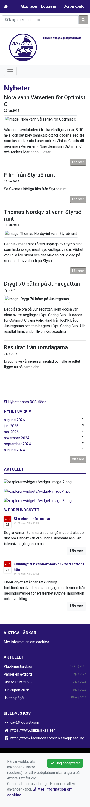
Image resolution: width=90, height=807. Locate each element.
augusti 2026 (14, 420)
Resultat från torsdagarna (36, 347)
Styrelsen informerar (32, 519)
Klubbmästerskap (18, 666)
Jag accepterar (67, 763)
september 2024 (17, 444)
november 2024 (16, 438)
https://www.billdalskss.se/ (32, 730)
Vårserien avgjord (18, 674)
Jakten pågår (14, 698)
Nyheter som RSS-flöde (26, 402)
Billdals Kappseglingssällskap (62, 37)
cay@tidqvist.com (24, 722)
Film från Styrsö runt (29, 175)
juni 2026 (11, 426)
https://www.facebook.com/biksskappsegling (47, 738)
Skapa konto (73, 6)
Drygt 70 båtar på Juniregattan (42, 283)
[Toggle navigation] (10, 71)
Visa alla (78, 459)
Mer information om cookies (26, 642)
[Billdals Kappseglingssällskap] (23, 47)
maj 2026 (11, 432)
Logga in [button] (49, 6)
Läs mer (78, 162)
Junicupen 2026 (16, 690)
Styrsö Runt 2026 (18, 682)
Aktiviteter (29, 6)
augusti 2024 (14, 450)
